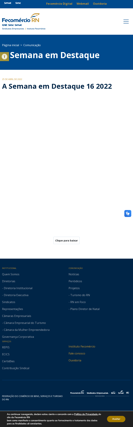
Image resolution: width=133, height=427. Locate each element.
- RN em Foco (77, 302)
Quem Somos (10, 274)
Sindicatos (8, 302)
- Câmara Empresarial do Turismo (24, 323)
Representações (12, 309)
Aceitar (116, 419)
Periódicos (75, 281)
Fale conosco (77, 353)
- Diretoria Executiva (15, 295)
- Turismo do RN (79, 295)
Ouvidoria (75, 360)
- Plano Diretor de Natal (84, 309)
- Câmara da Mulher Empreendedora (26, 330)
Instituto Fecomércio (82, 346)
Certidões (8, 361)
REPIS (6, 347)
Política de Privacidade (86, 414)
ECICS (6, 354)
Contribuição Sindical (15, 368)
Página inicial (10, 45)
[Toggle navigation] (126, 21)
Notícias (74, 274)
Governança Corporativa (18, 337)
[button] (4, 56)
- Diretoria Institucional (17, 288)
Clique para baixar (66, 240)
